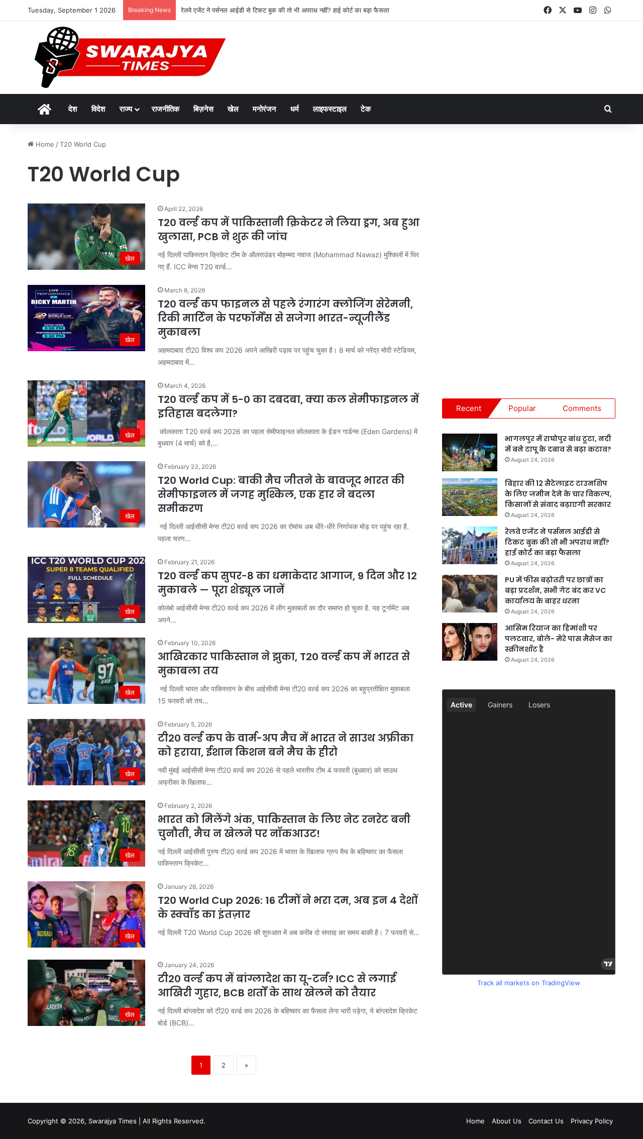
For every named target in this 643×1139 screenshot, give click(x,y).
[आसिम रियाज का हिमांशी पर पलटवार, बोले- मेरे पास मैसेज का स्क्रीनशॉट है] (469, 642)
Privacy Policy (592, 1121)
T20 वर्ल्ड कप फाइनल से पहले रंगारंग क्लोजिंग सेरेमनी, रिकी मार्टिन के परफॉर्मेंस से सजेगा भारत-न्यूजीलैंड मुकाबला (285, 318)
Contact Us (546, 1121)
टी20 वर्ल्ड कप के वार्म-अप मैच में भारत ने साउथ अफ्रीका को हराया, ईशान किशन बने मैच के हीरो (285, 745)
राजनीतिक (165, 109)
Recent (468, 408)
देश (72, 109)
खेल (233, 109)
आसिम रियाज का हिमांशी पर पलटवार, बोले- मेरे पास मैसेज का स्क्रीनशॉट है (558, 638)
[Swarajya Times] (129, 57)
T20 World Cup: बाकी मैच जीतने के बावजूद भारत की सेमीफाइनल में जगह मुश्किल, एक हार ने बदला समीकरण (281, 494)
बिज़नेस (203, 109)
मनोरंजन (264, 109)
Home (44, 144)
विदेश (98, 109)
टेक (366, 109)
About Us (506, 1121)
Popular (522, 408)
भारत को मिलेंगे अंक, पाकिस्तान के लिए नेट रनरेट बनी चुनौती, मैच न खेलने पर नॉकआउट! (284, 826)
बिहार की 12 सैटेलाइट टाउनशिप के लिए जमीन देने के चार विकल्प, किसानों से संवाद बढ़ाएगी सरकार (558, 493)
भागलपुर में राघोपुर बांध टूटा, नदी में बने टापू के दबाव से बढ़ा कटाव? (558, 444)
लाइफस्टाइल (330, 109)
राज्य (126, 109)
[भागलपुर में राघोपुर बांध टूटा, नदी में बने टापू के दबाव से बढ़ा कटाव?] (469, 452)
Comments (582, 408)
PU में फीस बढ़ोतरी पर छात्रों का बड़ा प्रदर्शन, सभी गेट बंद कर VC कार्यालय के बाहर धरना (555, 590)
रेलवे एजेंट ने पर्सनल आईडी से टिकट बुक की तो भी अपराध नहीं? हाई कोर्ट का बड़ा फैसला (285, 10)
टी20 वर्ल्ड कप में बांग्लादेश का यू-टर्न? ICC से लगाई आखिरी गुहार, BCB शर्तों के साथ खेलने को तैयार (277, 986)
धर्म (294, 109)
